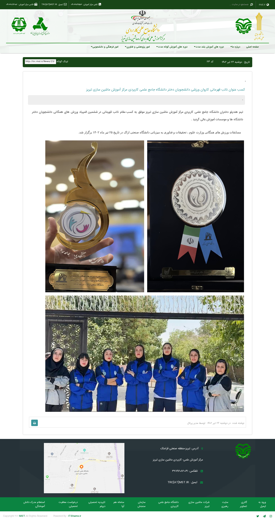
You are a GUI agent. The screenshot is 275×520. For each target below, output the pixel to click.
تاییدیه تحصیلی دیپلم (96, 504)
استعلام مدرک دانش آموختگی (34, 504)
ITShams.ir (74, 516)
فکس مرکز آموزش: (25, 4)
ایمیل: (60, 4)
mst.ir (262, 5)
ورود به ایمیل (262, 504)
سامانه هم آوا (119, 504)
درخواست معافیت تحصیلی (68, 504)
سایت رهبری (224, 504)
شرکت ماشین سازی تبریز (199, 504)
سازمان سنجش (142, 504)
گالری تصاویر (243, 504)
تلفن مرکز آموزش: (90, 4)
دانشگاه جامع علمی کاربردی (168, 504)
